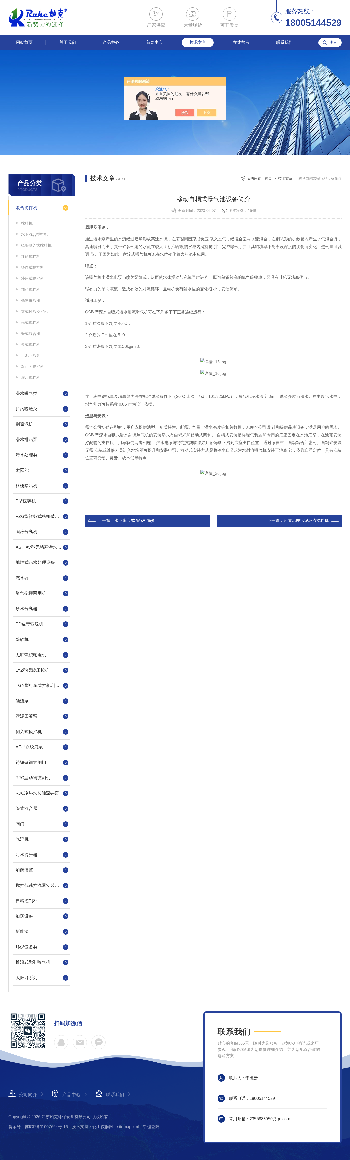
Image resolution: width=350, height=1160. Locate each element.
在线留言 (241, 42)
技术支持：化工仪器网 (92, 1127)
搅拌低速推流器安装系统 (40, 885)
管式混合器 (30, 333)
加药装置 (24, 870)
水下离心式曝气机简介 (134, 520)
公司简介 (28, 1094)
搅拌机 (27, 223)
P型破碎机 (26, 501)
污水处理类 (26, 455)
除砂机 (22, 639)
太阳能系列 (26, 977)
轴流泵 (22, 701)
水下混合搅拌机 (34, 234)
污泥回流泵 (30, 355)
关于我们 (67, 42)
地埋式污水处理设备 (35, 562)
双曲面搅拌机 (32, 366)
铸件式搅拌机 (32, 267)
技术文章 (198, 42)
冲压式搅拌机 (32, 278)
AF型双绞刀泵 (29, 747)
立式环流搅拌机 (34, 311)
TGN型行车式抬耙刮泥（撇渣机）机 (42, 685)
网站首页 (24, 42)
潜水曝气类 (26, 393)
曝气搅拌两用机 (31, 593)
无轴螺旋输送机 (31, 654)
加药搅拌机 (30, 289)
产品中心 (111, 42)
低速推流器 (30, 300)
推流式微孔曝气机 (33, 962)
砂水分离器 (26, 608)
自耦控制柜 (26, 900)
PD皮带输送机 (29, 624)
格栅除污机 (26, 485)
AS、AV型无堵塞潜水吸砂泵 (42, 547)
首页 (268, 178)
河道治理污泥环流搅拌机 (306, 520)
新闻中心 (154, 42)
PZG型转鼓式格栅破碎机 (40, 516)
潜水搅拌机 (30, 377)
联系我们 (284, 42)
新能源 (22, 931)
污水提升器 (26, 854)
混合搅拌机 (26, 207)
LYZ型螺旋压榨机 (32, 670)
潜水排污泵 (26, 439)
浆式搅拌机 (30, 344)
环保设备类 (26, 947)
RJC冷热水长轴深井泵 (37, 793)
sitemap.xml (128, 1127)
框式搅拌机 (30, 322)
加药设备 (24, 916)
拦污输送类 (26, 408)
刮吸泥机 (24, 424)
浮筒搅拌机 (30, 256)
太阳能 (22, 470)
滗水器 (22, 578)
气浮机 (22, 839)
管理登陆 (151, 1127)
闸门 (20, 824)
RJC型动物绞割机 (33, 777)
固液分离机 (26, 531)
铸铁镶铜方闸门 (31, 762)
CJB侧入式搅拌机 (36, 245)
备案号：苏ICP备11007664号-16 (38, 1127)
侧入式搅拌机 (29, 731)
